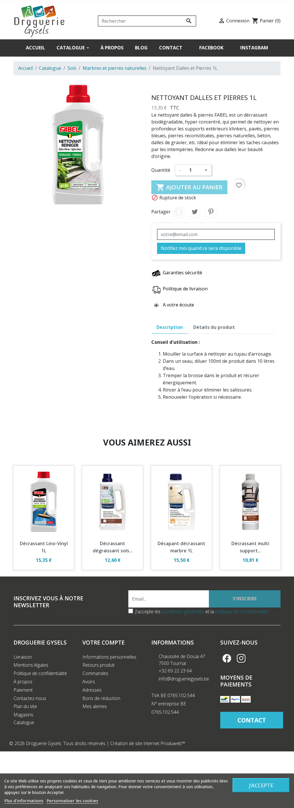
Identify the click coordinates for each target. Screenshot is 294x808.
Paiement (23, 690)
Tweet (194, 211)
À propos (22, 681)
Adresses (92, 690)
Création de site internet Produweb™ (147, 743)
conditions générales (183, 611)
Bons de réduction (101, 698)
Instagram (241, 658)
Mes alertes (94, 706)
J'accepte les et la (201, 611)
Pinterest (210, 211)
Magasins (23, 714)
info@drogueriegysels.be (184, 679)
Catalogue (23, 722)
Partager (178, 211)
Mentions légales (30, 665)
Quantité (160, 170)
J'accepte (261, 785)
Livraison (22, 657)
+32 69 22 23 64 (175, 671)
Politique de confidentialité (40, 673)
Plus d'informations (23, 800)
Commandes (95, 673)
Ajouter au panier (189, 187)
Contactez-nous (29, 698)
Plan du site (25, 706)
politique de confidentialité (241, 611)
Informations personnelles (109, 657)
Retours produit (98, 665)
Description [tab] (169, 327)
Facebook (227, 658)
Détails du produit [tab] (214, 327)
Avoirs (88, 681)
